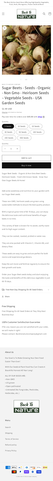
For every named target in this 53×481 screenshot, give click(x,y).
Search (8, 427)
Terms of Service (12, 439)
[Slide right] (32, 79)
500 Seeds (24, 138)
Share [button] (7, 296)
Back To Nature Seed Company (28, 476)
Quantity (5, 143)
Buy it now (26, 165)
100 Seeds (37, 132)
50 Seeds (23, 132)
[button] (3, 14)
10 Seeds (21, 126)
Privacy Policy (10, 450)
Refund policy (11, 445)
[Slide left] (21, 79)
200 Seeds (9, 138)
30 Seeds (8, 132)
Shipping (4, 112)
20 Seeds (36, 126)
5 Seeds (8, 126)
